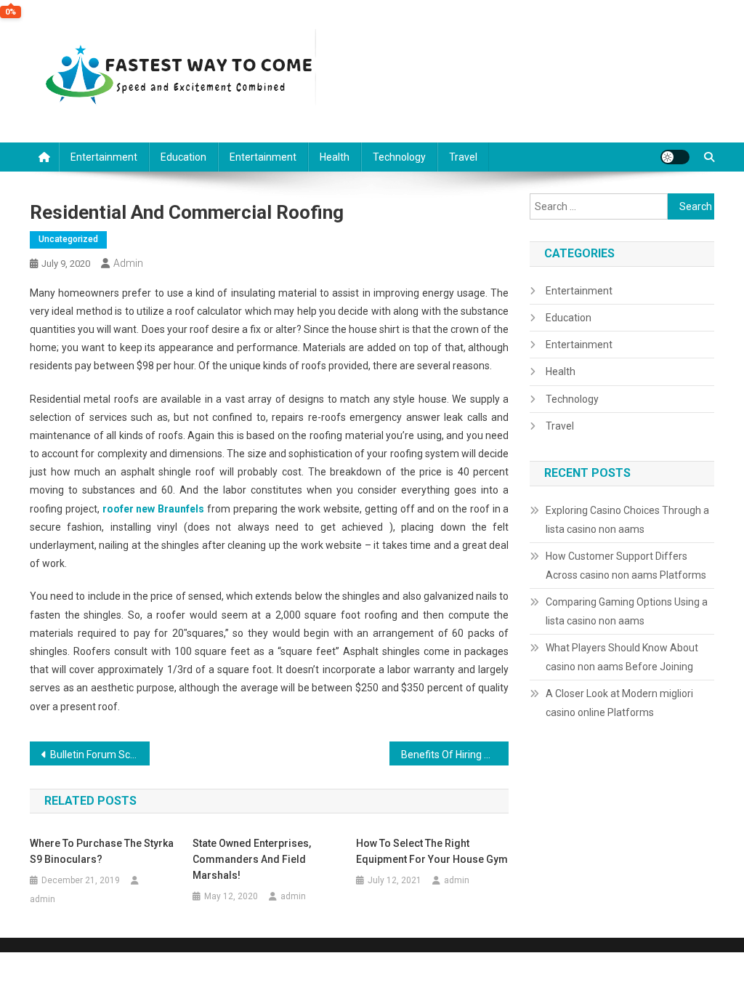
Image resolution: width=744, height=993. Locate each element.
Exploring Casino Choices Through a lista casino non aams (627, 519)
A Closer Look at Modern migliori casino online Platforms (619, 703)
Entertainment (103, 157)
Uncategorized (68, 239)
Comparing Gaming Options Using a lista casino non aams (627, 611)
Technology (399, 157)
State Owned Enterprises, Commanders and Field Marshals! (252, 859)
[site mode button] (675, 157)
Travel (463, 157)
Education (183, 157)
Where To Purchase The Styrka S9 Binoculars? (102, 851)
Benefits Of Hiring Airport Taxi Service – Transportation (455, 754)
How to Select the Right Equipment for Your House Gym (432, 851)
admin (128, 263)
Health (334, 157)
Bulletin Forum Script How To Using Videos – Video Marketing (100, 754)
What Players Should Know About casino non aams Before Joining (622, 657)
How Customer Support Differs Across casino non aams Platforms (626, 565)
